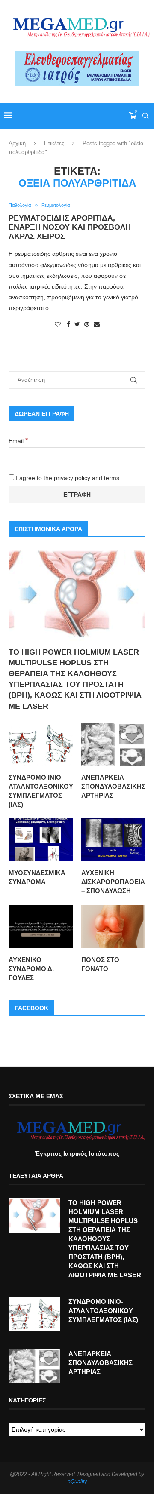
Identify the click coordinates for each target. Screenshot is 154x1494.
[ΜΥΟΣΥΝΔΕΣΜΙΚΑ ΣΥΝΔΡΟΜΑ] (41, 839)
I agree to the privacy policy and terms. (67, 477)
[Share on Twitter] (77, 324)
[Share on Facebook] (68, 324)
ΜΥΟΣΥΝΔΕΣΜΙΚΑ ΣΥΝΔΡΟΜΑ (37, 877)
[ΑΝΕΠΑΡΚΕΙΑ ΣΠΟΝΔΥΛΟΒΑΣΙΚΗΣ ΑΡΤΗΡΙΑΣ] (113, 744)
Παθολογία (20, 205)
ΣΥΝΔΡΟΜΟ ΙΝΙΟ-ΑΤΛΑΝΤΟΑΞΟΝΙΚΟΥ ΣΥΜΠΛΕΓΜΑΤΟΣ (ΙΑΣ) (41, 791)
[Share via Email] (97, 324)
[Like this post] (58, 324)
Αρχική (17, 143)
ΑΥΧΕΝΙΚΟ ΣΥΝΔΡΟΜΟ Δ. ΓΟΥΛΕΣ (31, 968)
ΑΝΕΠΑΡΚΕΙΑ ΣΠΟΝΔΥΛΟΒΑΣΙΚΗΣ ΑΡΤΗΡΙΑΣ (113, 786)
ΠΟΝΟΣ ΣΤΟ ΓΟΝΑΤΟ (100, 964)
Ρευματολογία (55, 205)
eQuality (77, 1482)
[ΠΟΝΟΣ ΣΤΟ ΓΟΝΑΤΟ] (113, 926)
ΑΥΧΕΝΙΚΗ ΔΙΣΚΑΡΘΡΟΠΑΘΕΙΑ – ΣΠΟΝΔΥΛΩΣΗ (113, 882)
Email (18, 440)
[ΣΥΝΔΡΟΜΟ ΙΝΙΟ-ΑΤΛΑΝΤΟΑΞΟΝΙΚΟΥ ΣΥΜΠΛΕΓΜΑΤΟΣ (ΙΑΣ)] (41, 744)
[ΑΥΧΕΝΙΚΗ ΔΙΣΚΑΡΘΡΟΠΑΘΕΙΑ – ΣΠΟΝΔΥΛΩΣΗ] (113, 839)
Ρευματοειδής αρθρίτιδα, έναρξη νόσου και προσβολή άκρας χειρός (70, 227)
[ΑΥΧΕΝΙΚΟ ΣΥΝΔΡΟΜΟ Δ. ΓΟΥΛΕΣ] (41, 926)
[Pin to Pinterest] (86, 324)
